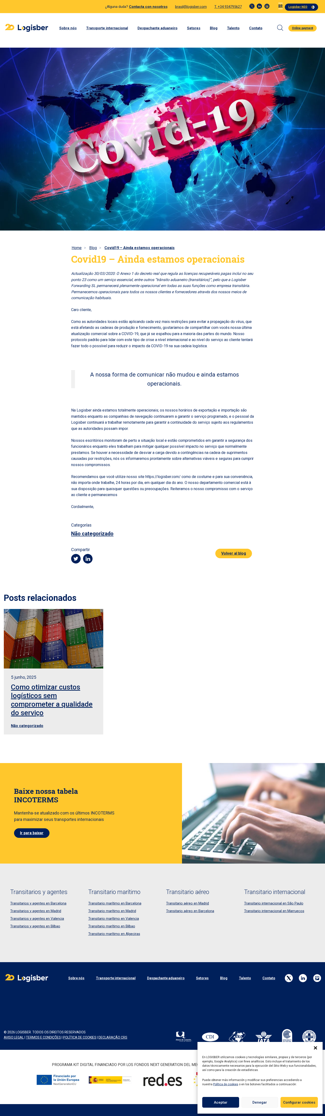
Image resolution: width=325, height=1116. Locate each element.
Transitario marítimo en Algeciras (114, 934)
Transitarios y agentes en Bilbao (35, 926)
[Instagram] (267, 6)
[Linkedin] (259, 6)
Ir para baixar (32, 833)
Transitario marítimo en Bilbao (111, 926)
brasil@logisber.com (191, 7)
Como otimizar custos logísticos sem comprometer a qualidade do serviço (52, 700)
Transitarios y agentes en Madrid (35, 911)
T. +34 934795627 (228, 7)
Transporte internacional (107, 28)
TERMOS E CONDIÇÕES (43, 1037)
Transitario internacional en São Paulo (273, 903)
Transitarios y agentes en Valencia (37, 918)
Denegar (259, 1102)
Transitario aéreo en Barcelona (190, 911)
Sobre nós (68, 28)
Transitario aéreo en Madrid (187, 903)
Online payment (302, 28)
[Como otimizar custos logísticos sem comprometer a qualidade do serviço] (53, 639)
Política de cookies (225, 1084)
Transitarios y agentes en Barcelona (38, 903)
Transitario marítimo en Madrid (112, 911)
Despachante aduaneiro (157, 28)
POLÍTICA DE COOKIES (79, 1037)
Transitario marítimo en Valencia (113, 918)
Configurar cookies (299, 1102)
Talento (233, 28)
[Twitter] (252, 6)
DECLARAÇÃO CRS (112, 1037)
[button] (315, 1048)
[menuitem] (280, 6)
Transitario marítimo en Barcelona (114, 903)
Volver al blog (233, 553)
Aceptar (220, 1102)
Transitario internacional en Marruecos (274, 911)
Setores (193, 28)
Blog (213, 28)
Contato (255, 28)
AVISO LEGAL (14, 1037)
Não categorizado (92, 534)
